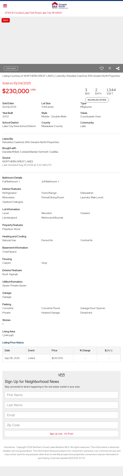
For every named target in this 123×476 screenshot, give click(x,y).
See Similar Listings (97, 100)
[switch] (102, 68)
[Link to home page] (61, 5)
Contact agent (11, 68)
